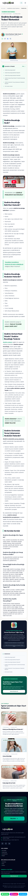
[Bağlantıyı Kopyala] (10, 39)
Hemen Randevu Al (14, 691)
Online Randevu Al (14, 876)
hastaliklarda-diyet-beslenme (13, 8)
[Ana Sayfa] (8, 3)
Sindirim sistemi (7, 342)
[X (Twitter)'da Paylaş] (5, 39)
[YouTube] (6, 843)
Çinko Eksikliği (7, 756)
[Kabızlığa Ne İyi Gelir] (14, 772)
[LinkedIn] (9, 843)
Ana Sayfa (3, 8)
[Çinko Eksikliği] (14, 745)
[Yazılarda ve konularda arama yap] (21, 3)
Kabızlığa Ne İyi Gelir (9, 783)
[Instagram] (2, 843)
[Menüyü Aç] (25, 2)
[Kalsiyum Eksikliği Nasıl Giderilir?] (14, 718)
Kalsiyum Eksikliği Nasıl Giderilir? (13, 729)
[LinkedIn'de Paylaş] (8, 39)
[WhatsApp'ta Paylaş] (2, 39)
